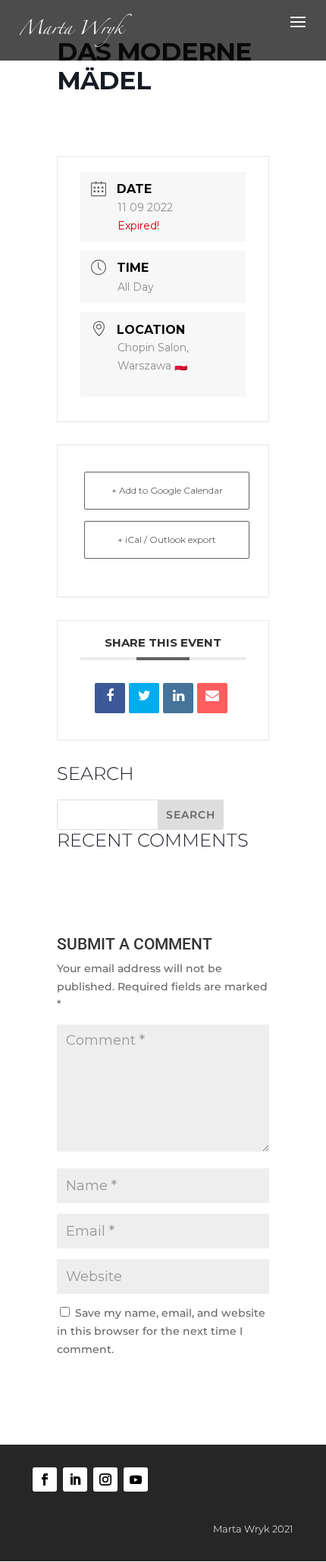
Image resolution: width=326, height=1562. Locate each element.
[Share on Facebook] (110, 698)
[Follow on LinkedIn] (75, 1479)
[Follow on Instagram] (105, 1479)
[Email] (212, 698)
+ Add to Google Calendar (167, 490)
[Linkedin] (178, 698)
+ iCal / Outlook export (167, 539)
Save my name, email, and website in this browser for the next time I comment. (161, 1331)
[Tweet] (144, 698)
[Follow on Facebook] (45, 1479)
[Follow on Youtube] (136, 1479)
